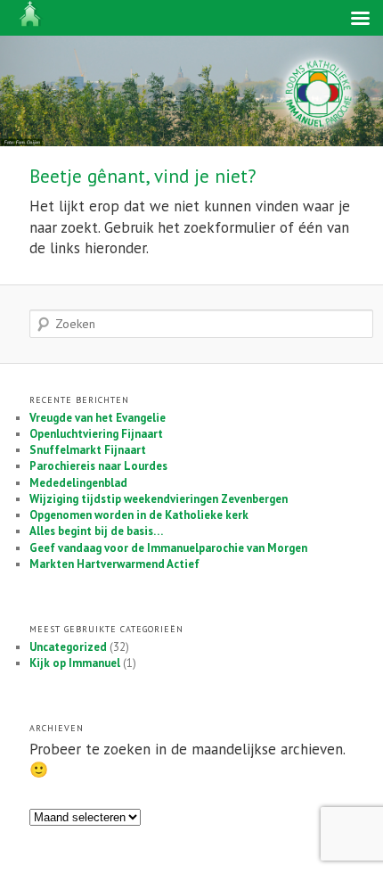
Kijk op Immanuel (74, 663)
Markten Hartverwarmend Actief (114, 564)
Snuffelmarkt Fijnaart (87, 449)
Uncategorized (68, 647)
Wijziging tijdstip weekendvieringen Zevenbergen (158, 499)
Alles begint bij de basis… (96, 531)
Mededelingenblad (78, 482)
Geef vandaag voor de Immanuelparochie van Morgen (168, 548)
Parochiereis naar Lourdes (98, 466)
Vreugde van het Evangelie (97, 417)
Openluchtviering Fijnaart (96, 433)
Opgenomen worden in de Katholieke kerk (139, 515)
